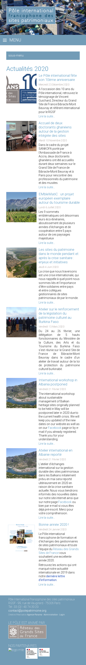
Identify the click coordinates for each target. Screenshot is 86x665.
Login (62, 615)
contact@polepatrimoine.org (27, 610)
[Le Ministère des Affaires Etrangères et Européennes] (44, 650)
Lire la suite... (47, 116)
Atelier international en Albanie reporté (55, 452)
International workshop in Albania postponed (58, 382)
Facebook (54, 427)
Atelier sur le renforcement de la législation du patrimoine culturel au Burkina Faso (59, 315)
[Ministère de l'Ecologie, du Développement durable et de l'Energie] (16, 650)
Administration (51, 615)
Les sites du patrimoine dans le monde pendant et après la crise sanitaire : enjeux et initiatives (58, 255)
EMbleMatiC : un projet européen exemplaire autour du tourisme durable (59, 198)
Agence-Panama (34, 615)
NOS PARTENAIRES (22, 646)
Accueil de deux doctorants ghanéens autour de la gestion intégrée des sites (55, 129)
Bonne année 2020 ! (54, 524)
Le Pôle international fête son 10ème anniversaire (58, 77)
